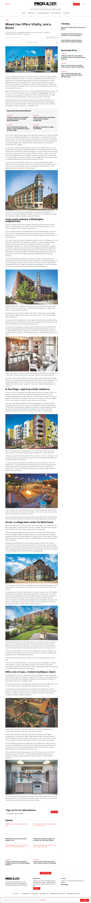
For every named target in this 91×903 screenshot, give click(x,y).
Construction (31, 13)
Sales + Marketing (56, 13)
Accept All (84, 900)
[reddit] (34, 42)
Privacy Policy (43, 899)
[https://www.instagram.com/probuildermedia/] (63, 884)
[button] (6, 4)
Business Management (43, 13)
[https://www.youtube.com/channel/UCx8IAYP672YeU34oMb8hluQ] (67, 884)
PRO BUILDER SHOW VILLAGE (73, 893)
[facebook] (26, 42)
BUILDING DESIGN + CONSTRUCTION (57, 893)
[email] (36, 42)
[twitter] (31, 42)
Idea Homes (66, 13)
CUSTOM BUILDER (26, 893)
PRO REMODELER (34, 893)
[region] (45, 900)
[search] (9, 4)
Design (23, 13)
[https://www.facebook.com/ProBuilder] (61, 884)
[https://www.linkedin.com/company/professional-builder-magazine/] (65, 884)
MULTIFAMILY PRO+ (44, 893)
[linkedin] (29, 42)
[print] (57, 42)
